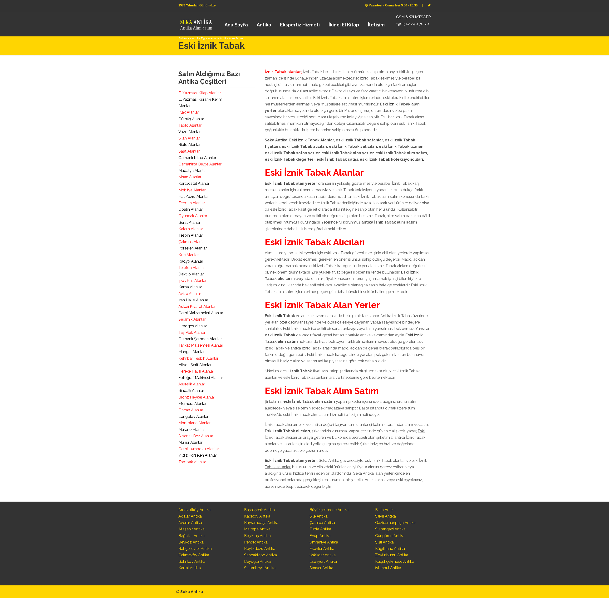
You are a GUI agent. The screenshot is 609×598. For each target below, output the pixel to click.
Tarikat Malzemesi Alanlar (200, 345)
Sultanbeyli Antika (259, 568)
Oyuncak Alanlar (192, 216)
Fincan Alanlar (190, 410)
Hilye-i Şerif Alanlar (194, 365)
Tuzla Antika (320, 529)
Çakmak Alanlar (192, 241)
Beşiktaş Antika (257, 535)
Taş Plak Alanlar (192, 332)
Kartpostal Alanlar (194, 183)
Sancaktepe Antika (260, 555)
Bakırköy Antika (191, 561)
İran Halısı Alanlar (193, 300)
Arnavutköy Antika (194, 510)
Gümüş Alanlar (191, 119)
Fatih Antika (385, 510)
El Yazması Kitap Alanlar (199, 93)
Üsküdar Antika (322, 555)
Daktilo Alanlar (191, 274)
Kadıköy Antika (257, 516)
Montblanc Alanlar (194, 423)
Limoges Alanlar (192, 326)
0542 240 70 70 (195, 23)
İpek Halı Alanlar (192, 280)
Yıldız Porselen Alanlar (197, 455)
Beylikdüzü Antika (259, 548)
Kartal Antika (189, 568)
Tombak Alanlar (192, 462)
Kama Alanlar (190, 287)
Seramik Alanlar (192, 319)
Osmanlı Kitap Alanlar (197, 157)
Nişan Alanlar (189, 177)
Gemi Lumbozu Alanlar (198, 449)
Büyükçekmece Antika (329, 510)
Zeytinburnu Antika (391, 555)
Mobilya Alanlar (192, 190)
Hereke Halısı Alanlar (196, 371)
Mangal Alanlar (191, 351)
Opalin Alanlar (190, 209)
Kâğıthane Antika (390, 548)
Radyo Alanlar (190, 261)
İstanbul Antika (388, 568)
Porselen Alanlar (192, 248)
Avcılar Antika (190, 522)
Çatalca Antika (322, 522)
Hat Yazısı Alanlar (193, 196)
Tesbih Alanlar (190, 235)
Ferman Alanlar (191, 203)
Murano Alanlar (191, 429)
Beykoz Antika (191, 542)
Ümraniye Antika (323, 542)
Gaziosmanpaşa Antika (395, 522)
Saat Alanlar (189, 151)
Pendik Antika (256, 542)
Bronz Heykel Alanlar (196, 397)
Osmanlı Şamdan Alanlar (200, 339)
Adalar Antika (190, 516)
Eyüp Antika (319, 535)
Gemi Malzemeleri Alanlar (200, 313)
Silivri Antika (385, 516)
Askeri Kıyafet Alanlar (197, 306)
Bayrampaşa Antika (261, 522)
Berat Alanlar (189, 222)
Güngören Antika (389, 535)
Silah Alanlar (189, 138)
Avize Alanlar (189, 293)
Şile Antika (318, 516)
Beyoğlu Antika (257, 561)
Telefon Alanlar (191, 267)
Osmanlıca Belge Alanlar (199, 164)
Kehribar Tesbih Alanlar (198, 358)
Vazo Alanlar (189, 132)
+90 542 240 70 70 (412, 23)
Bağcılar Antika (191, 535)
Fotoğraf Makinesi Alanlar (200, 377)
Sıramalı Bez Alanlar (195, 436)
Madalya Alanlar (192, 170)
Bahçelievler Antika (195, 548)
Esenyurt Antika (323, 561)
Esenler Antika (321, 548)
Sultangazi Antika (390, 529)
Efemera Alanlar (192, 403)
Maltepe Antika (257, 529)
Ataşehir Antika (191, 529)
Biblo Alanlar (189, 144)
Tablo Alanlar (189, 125)
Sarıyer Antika (321, 568)
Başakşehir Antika (259, 510)
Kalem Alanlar (190, 229)
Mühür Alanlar (190, 442)
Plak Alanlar (188, 112)
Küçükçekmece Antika (394, 561)
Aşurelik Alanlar (191, 384)
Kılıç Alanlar (188, 255)
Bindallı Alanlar (191, 390)
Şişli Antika (384, 542)
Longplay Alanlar (193, 416)
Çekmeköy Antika (193, 555)
